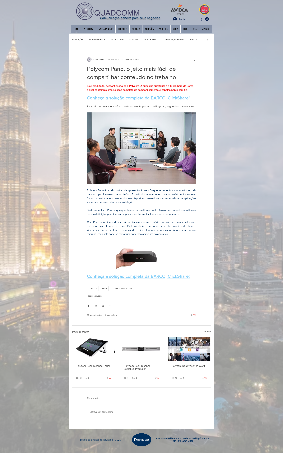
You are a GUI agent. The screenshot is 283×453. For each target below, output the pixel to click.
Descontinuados (95, 296)
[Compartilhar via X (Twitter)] (95, 306)
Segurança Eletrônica (174, 39)
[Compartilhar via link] (110, 306)
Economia (133, 39)
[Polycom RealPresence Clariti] (189, 349)
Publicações (77, 39)
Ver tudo (207, 331)
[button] (205, 19)
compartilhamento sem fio (123, 288)
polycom (93, 288)
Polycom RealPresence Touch (93, 365)
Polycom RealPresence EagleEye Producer (137, 367)
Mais (192, 39)
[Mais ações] (194, 59)
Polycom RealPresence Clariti (188, 365)
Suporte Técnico (151, 39)
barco (104, 288)
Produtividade (117, 39)
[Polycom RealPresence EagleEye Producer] (141, 349)
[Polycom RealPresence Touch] (93, 349)
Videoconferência (97, 39)
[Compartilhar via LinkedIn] (102, 306)
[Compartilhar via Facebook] (88, 306)
